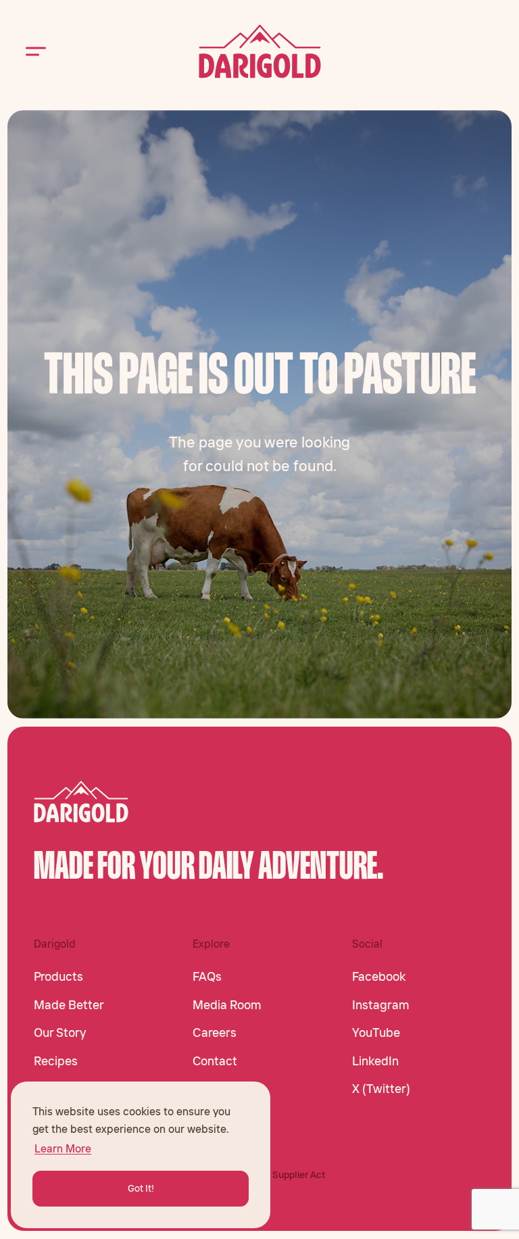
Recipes (56, 1061)
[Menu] (36, 51)
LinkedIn (375, 1061)
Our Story (60, 1032)
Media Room (227, 1005)
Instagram (381, 1005)
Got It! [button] (141, 1188)
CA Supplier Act (291, 1175)
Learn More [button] (62, 1148)
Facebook (378, 976)
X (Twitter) (381, 1089)
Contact (215, 1061)
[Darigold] (260, 51)
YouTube (376, 1032)
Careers (215, 1032)
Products (58, 976)
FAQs (207, 976)
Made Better (69, 1005)
